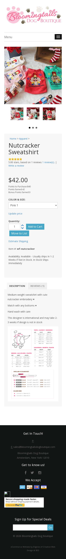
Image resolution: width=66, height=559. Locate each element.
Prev (15, 115)
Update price (15, 213)
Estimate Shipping (18, 241)
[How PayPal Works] (24, 502)
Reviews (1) (37, 286)
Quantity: (14, 221)
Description (17, 286)
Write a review (16, 165)
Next (51, 115)
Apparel (23, 138)
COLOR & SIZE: (16, 199)
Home (13, 138)
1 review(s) (48, 162)
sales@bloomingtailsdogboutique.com (34, 446)
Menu (8, 37)
